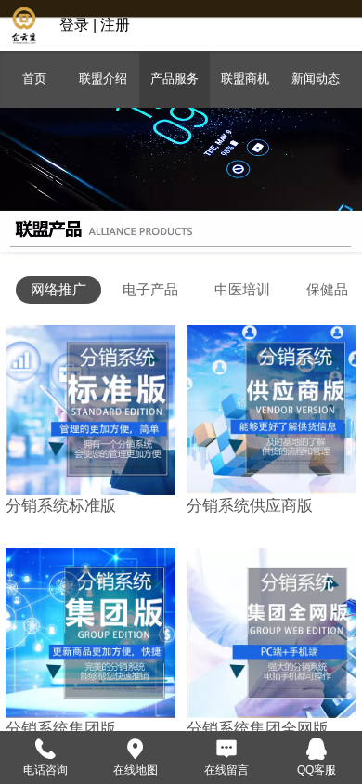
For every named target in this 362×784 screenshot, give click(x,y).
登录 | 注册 (94, 25)
